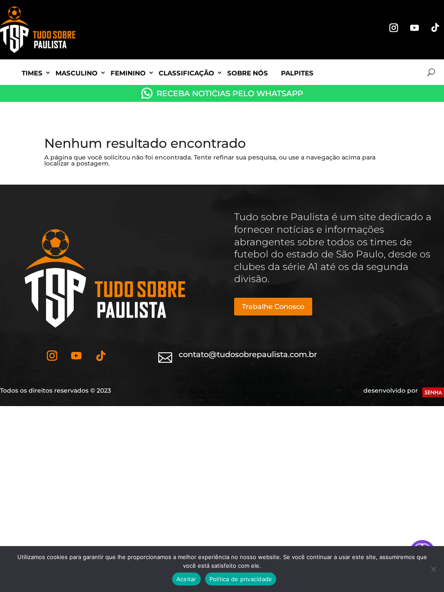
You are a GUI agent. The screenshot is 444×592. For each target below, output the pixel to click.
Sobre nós (247, 73)
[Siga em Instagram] (393, 27)
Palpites (297, 73)
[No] (433, 569)
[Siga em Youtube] (414, 27)
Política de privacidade (240, 579)
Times (32, 73)
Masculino (77, 73)
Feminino (128, 73)
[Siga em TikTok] (435, 27)
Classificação (186, 73)
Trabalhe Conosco (273, 307)
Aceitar (186, 579)
